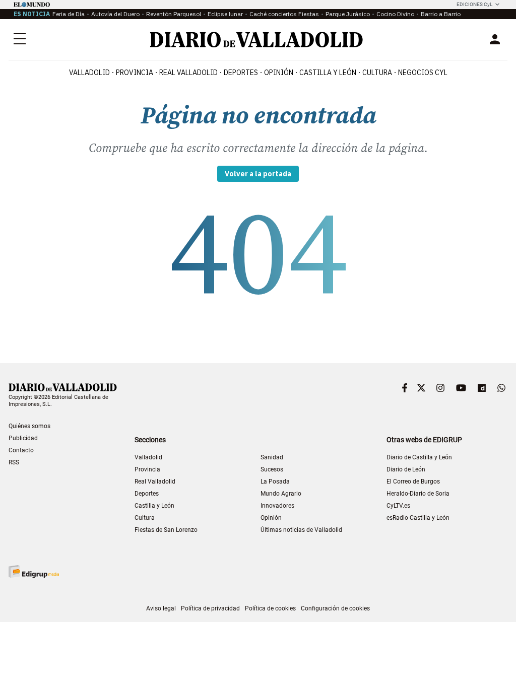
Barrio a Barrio (441, 14)
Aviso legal (161, 608)
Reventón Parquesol (173, 14)
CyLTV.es (398, 505)
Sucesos (272, 469)
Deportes (241, 72)
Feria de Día (68, 14)
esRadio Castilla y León (417, 517)
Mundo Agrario (281, 493)
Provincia (134, 72)
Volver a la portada (258, 173)
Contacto (21, 450)
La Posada (275, 481)
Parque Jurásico (348, 14)
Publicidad (23, 438)
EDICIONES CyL (474, 4)
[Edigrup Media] (34, 571)
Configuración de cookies (335, 608)
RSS (14, 462)
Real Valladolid (188, 72)
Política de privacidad (210, 608)
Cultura (377, 72)
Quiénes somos (29, 426)
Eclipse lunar (225, 14)
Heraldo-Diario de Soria (417, 493)
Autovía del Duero (115, 14)
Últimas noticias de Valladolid (301, 529)
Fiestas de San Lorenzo (166, 529)
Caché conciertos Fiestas (284, 14)
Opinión (278, 72)
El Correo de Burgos (413, 481)
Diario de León (405, 469)
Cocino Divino (395, 14)
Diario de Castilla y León (419, 457)
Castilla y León (327, 72)
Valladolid (89, 72)
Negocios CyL (422, 72)
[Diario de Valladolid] (256, 39)
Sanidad (272, 457)
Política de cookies (270, 608)
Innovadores (277, 505)
